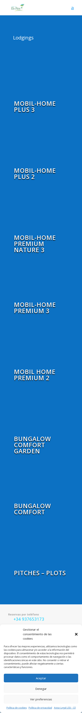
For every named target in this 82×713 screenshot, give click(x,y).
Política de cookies (16, 707)
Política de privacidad (40, 707)
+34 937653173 (29, 619)
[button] (76, 634)
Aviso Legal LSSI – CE (65, 707)
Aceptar (41, 678)
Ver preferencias (41, 699)
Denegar (41, 689)
